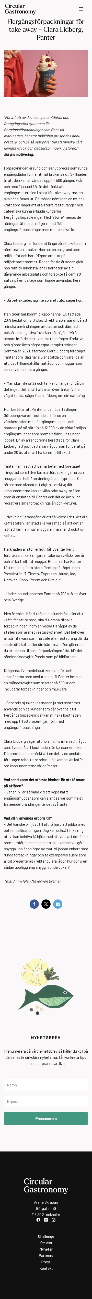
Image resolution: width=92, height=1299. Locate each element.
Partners (46, 1255)
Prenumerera (46, 1118)
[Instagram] (53, 1220)
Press (46, 1262)
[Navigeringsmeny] (81, 9)
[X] (46, 904)
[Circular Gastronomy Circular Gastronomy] (20, 9)
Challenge (46, 1236)
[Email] (57, 904)
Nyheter (46, 1249)
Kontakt (46, 1268)
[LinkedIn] (46, 1220)
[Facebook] (34, 904)
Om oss (46, 1242)
